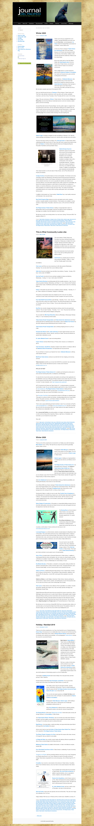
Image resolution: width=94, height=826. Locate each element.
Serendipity (51, 804)
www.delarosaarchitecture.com (43, 528)
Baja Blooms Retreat (61, 799)
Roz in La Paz (21, 47)
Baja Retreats (53, 801)
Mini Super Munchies (46, 424)
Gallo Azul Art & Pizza (40, 423)
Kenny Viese (54, 802)
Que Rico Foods (48, 425)
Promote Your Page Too (22, 58)
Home (19, 23)
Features (51, 23)
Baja (66, 223)
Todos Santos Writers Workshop (59, 807)
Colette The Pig (69, 801)
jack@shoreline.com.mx (41, 365)
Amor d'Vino (42, 610)
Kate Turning (43, 429)
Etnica (62, 219)
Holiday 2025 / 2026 (22, 36)
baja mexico (42, 422)
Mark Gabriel (39, 444)
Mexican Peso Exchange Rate (25, 63)
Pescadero (62, 424)
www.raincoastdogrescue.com (59, 405)
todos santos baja (69, 221)
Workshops (71, 23)
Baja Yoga (50, 808)
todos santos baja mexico (57, 427)
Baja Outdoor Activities (42, 808)
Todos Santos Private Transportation (45, 326)
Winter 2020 (41, 437)
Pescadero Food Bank (43, 395)
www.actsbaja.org (41, 388)
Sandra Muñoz (69, 635)
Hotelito (50, 802)
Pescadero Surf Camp (40, 425)
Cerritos (41, 224)
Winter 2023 (41, 33)
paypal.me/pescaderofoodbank (52, 400)
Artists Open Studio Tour (57, 610)
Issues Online (64, 23)
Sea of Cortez (46, 804)
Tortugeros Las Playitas (41, 754)
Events (46, 23)
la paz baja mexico (60, 613)
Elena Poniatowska (71, 422)
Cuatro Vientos (64, 422)
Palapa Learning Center (54, 424)
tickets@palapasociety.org (63, 390)
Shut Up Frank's (44, 221)
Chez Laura (53, 422)
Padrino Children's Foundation (56, 803)
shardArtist (54, 425)
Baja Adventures (39, 23)
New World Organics (60, 220)
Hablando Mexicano (58, 423)
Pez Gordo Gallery (39, 804)
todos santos (41, 427)
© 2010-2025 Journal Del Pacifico (47, 821)
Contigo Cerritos (53, 219)
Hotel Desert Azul (48, 220)
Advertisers (31, 23)
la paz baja (54, 613)
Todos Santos (53, 225)
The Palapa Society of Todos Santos (58, 221)
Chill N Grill (58, 422)
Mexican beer (38, 424)
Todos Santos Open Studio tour (62, 468)
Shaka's (59, 224)
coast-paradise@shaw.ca (41, 405)
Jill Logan (54, 220)
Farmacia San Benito (41, 331)
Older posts (39, 815)
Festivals (57, 23)
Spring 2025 (20, 39)
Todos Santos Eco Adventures (50, 223)
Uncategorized (59, 223)
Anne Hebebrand (48, 610)
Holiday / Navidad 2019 (45, 624)
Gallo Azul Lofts (41, 220)
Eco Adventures (68, 808)
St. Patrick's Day (71, 224)
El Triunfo (59, 219)
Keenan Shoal (45, 613)
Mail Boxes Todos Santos (68, 423)
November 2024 (21, 41)
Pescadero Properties (69, 424)
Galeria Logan (66, 219)
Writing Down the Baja (57, 712)
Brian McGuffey (54, 612)
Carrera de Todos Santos (61, 801)
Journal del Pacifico (53, 224)
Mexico (47, 429)
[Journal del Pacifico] (18, 57)
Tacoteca (49, 221)
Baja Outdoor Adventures (45, 219)
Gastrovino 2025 (21, 35)
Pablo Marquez (56, 701)
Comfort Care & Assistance (67, 612)
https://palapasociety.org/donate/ (59, 382)
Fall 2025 (20, 38)
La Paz (50, 613)
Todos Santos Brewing (66, 427)
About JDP (25, 23)
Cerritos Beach (48, 422)
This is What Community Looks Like (51, 232)
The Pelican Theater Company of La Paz (49, 806)
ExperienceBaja (21, 46)
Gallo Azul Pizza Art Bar (49, 423)
